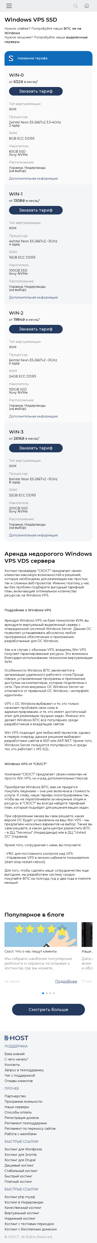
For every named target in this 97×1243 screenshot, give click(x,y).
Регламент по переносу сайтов (30, 1128)
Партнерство (15, 1096)
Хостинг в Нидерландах (24, 1202)
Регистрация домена (22, 1117)
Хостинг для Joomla (21, 1154)
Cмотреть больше (48, 1009)
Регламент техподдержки (26, 1123)
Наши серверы (17, 1107)
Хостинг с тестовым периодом (29, 1223)
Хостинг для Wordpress (23, 1149)
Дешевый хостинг (19, 1165)
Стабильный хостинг (21, 1170)
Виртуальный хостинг (22, 1213)
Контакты (12, 1064)
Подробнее (66, 981)
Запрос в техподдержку (24, 1070)
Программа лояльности (23, 1101)
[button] (43, 993)
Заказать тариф (36, 91)
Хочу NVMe (18, 155)
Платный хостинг (18, 1181)
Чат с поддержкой (20, 1075)
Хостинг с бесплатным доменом (31, 1229)
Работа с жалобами (21, 1134)
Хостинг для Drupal (20, 1160)
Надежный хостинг (20, 1218)
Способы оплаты (18, 1112)
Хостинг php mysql (20, 1196)
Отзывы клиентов (19, 1080)
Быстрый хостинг (18, 1176)
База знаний (15, 1054)
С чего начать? (16, 1059)
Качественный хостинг (23, 1207)
